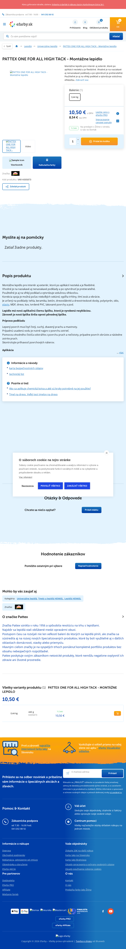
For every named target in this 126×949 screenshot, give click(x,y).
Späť (8, 46)
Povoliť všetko (50, 486)
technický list (16, 374)
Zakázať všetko (77, 486)
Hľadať (116, 36)
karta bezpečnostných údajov (26, 368)
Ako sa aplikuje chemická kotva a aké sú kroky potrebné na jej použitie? (50, 388)
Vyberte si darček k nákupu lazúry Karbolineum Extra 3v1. (78, 4)
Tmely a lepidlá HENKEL (50, 598)
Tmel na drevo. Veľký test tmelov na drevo (33, 394)
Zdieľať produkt (18, 186)
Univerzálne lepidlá (27, 598)
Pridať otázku (91, 510)
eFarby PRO (65, 919)
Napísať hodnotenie (88, 566)
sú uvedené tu (116, 792)
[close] (106, 452)
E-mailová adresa (80, 771)
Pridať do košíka (101, 141)
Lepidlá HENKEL (72, 598)
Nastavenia (28, 486)
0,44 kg (74, 97)
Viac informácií (25, 477)
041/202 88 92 (19, 828)
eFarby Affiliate (63, 925)
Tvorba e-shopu (84, 941)
